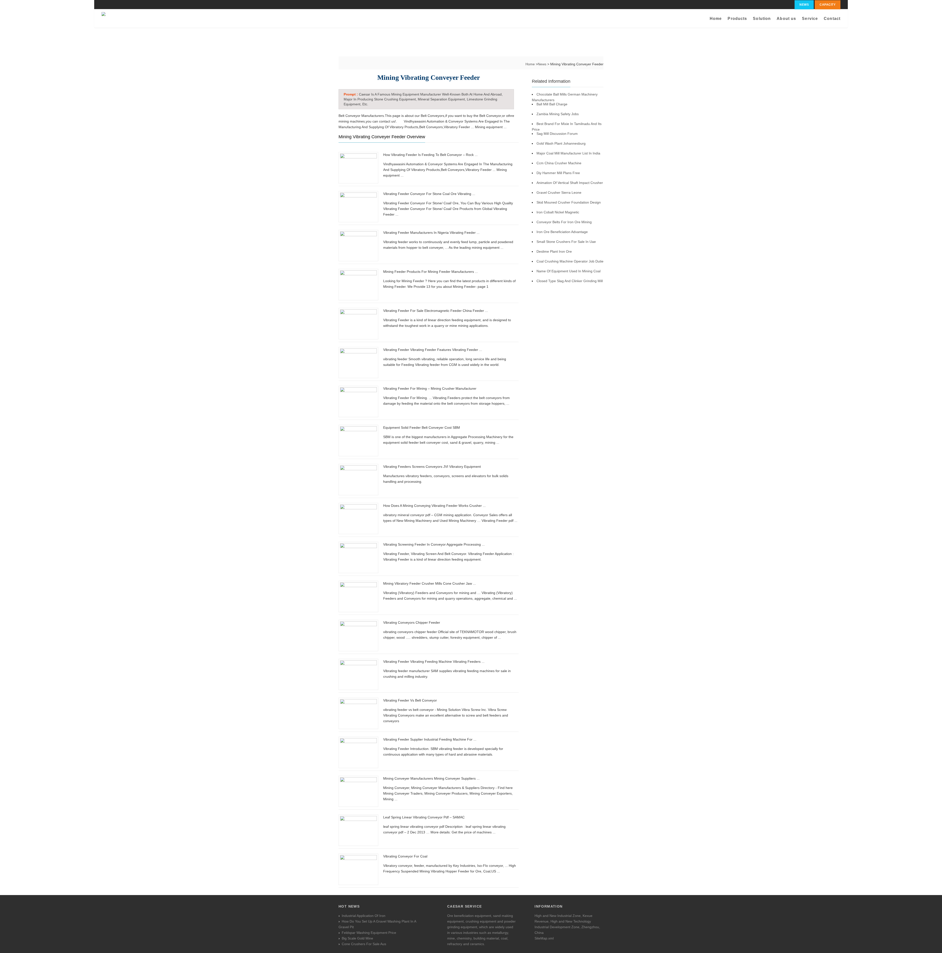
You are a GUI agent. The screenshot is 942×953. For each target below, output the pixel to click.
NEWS (804, 4)
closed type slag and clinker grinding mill (569, 281)
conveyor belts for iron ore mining (564, 222)
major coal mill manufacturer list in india (568, 153)
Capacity (828, 4)
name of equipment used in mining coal (568, 271)
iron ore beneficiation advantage (562, 232)
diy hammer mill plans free (558, 173)
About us (786, 18)
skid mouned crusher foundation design (568, 202)
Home (716, 18)
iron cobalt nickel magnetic (557, 212)
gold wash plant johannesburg (561, 143)
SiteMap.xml (544, 938)
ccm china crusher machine (558, 163)
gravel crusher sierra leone (558, 192)
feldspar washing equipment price (369, 933)
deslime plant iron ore (554, 251)
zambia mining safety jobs (557, 114)
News (542, 64)
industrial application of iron (363, 916)
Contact (832, 18)
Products (737, 18)
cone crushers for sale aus (364, 944)
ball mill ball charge (551, 104)
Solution (762, 18)
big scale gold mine (357, 938)
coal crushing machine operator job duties (570, 261)
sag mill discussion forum (557, 134)
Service (810, 18)
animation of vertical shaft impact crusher (569, 183)
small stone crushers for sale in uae (566, 242)
